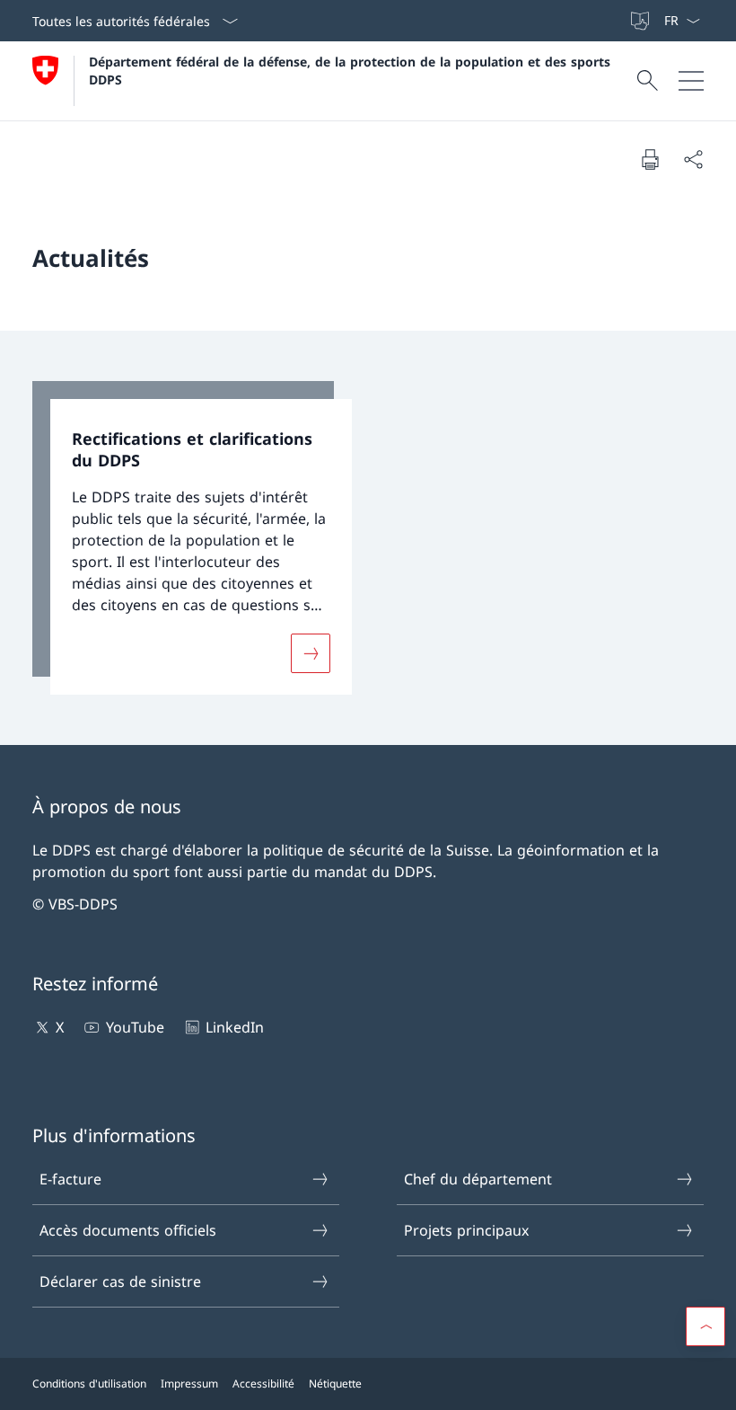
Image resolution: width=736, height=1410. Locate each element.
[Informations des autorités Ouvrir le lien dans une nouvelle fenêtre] (620, 20)
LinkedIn (235, 1027)
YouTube (134, 1027)
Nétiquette (335, 1383)
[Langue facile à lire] (642, 20)
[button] (705, 1326)
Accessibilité (263, 1383)
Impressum (189, 1383)
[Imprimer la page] (649, 159)
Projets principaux (466, 1230)
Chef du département (478, 1179)
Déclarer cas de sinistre (120, 1281)
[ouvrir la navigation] (691, 81)
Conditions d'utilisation (89, 1383)
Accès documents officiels (127, 1230)
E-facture (70, 1179)
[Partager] (692, 159)
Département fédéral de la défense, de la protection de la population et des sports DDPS (352, 70)
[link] (192, 538)
